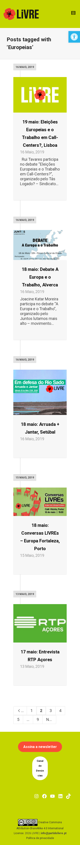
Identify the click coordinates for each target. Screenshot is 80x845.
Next (51, 719)
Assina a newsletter (40, 747)
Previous (24, 710)
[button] (74, 37)
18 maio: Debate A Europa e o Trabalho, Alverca (40, 277)
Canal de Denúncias (40, 768)
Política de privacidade (40, 838)
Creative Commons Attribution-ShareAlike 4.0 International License (39, 828)
